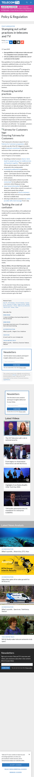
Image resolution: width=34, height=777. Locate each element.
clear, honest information (11, 186)
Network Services (7, 305)
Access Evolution (20, 302)
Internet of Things (12, 304)
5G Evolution (11, 302)
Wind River (6, 315)
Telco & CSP (6, 307)
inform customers (23, 192)
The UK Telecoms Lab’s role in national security (16, 439)
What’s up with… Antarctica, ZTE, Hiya (15, 551)
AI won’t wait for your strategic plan (13, 337)
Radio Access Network (24, 305)
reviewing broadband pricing (13, 169)
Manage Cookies (16, 772)
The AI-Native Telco (9, 340)
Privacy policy (22, 367)
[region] (15, 764)
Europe (27, 302)
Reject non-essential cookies (16, 769)
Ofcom (7, 40)
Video (16, 307)
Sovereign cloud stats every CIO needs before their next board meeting (15, 325)
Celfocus (6, 335)
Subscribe (16, 365)
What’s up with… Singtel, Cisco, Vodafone (14, 331)
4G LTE (5, 302)
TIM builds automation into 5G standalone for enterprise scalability (16, 510)
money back (7, 182)
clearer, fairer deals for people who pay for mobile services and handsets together (17, 161)
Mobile (27, 304)
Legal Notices (6, 379)
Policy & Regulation (14, 17)
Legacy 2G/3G (21, 304)
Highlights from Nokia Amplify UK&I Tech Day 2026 (16, 486)
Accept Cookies (15, 765)
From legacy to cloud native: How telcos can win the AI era (16, 462)
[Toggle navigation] (30, 2)
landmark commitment (13, 148)
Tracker (12, 307)
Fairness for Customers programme (13, 144)
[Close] (29, 754)
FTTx (4, 304)
